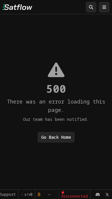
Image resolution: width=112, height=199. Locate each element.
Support (8, 194)
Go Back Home (56, 137)
